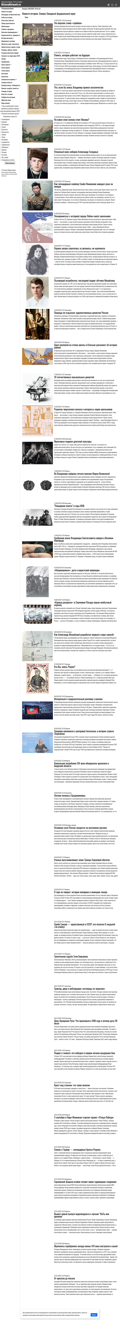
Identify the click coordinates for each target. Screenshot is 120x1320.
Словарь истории (6, 91)
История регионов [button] (6, 38)
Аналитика (4, 76)
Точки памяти (5, 70)
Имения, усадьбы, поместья (10, 88)
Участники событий (7, 20)
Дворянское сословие (8, 41)
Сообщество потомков (8, 97)
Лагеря (3, 58)
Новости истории (6, 11)
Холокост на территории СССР (10, 56)
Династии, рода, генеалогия (10, 44)
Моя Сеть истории (7, 94)
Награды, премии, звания (9, 50)
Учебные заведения (7, 29)
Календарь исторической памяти (11, 14)
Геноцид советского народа (9, 53)
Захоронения (5, 61)
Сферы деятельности (8, 23)
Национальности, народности (10, 35)
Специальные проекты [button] (8, 79)
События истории (6, 17)
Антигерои (4, 73)
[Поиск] (112, 5)
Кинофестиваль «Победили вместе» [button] (12, 85)
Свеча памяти (5, 67)
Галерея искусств (6, 82)
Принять (94, 1315)
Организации (5, 26)
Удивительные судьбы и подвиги (11, 47)
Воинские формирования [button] (9, 32)
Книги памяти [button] (5, 64)
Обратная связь (6, 100)
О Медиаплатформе (7, 8)
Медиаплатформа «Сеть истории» (12, 3)
